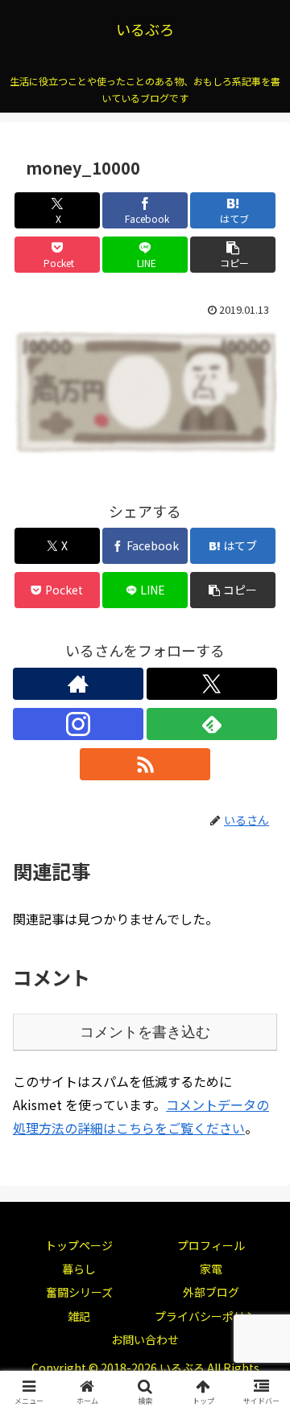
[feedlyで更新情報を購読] (212, 724)
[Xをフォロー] (212, 684)
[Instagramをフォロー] (78, 724)
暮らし (79, 1269)
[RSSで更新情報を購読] (145, 764)
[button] (233, 255)
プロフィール (211, 1245)
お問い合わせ (145, 1339)
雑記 (79, 1316)
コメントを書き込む (145, 1032)
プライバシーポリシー (211, 1316)
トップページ (79, 1245)
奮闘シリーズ (79, 1292)
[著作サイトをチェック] (78, 684)
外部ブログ (211, 1292)
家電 (211, 1269)
